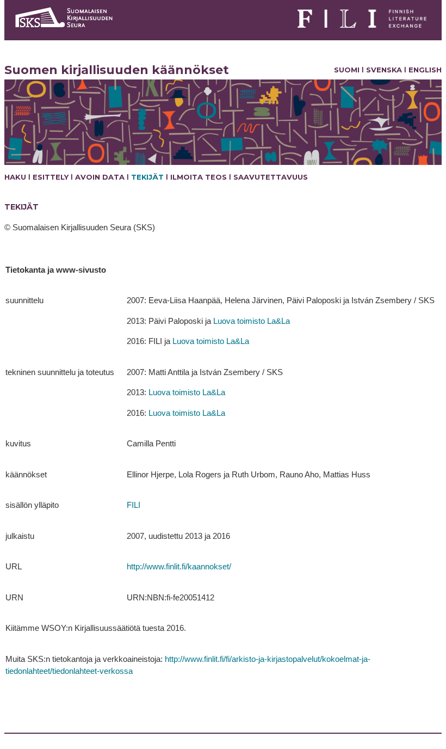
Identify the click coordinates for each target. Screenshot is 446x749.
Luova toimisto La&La (251, 321)
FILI (133, 504)
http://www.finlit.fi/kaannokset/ (179, 566)
